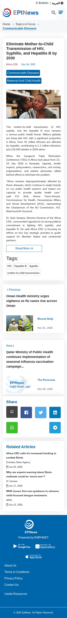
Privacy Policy (13, 578)
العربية (56, 3)
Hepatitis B (20, 266)
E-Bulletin (43, 2)
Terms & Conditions (16, 571)
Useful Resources (15, 593)
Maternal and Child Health (24, 80)
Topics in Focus (26, 24)
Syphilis (33, 266)
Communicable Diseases (19, 28)
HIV (9, 266)
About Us (10, 565)
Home (7, 24)
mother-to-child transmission (23, 272)
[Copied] (12, 412)
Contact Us (11, 584)
